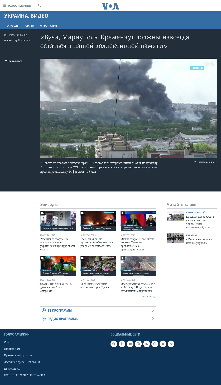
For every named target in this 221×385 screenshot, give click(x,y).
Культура (191, 235)
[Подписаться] (163, 344)
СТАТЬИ (29, 26)
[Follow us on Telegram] (171, 344)
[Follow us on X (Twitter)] (122, 344)
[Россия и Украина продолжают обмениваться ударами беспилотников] (98, 221)
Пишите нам (12, 349)
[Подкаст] (154, 344)
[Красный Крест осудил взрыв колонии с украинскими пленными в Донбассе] (175, 216)
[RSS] (146, 344)
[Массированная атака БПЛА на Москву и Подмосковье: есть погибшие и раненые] (138, 266)
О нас (7, 342)
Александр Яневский (17, 40)
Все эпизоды (149, 296)
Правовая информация (18, 355)
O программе (48, 26)
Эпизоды (13, 26)
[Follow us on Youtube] (130, 344)
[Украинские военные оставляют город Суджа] (98, 266)
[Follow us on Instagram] (138, 344)
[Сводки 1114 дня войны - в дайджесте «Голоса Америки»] (58, 266)
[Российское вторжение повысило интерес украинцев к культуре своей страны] (58, 221)
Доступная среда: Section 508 (22, 362)
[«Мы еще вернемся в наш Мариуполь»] (175, 238)
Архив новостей (196, 213)
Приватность (12, 368)
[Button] (13, 62)
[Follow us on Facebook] (113, 344)
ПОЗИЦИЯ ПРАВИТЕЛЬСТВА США (24, 375)
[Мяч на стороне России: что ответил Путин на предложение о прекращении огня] (138, 221)
